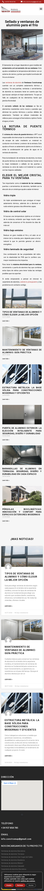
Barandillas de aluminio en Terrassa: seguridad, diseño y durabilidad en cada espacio (22, 471)
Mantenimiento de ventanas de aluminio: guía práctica (20, 650)
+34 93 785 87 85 (9, 2)
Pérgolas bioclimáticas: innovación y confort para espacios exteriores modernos (22, 512)
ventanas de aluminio (13, 82)
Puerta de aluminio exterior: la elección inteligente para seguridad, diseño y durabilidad (22, 431)
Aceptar (8, 885)
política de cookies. (28, 881)
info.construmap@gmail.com (32, 2)
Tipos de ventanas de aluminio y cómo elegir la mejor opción (21, 576)
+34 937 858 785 (9, 827)
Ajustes (31, 885)
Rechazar (20, 885)
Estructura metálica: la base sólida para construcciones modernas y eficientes (22, 390)
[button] (41, 9)
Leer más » (6, 321)
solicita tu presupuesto (28, 282)
